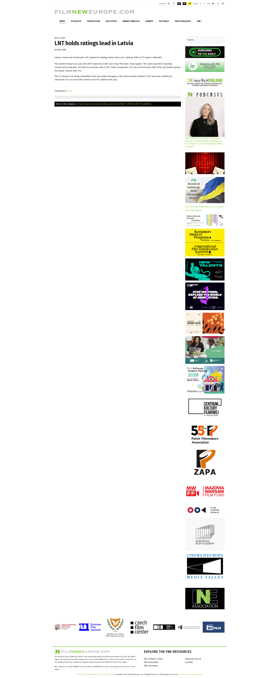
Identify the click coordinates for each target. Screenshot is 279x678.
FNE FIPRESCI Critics (153, 659)
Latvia (69, 91)
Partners (92, 674)
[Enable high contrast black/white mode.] (179, 3)
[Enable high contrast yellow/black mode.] (190, 3)
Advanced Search (193, 659)
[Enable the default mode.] (169, 3)
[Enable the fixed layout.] (200, 3)
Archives (189, 662)
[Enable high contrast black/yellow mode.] (184, 3)
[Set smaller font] (213, 3)
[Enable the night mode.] (174, 3)
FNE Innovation (151, 666)
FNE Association (151, 662)
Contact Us (101, 674)
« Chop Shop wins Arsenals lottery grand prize (98, 104)
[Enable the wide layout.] (204, 3)
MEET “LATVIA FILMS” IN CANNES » (136, 104)
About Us (109, 674)
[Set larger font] (223, 3)
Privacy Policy (82, 674)
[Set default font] (218, 3)
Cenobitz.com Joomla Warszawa (190, 674)
